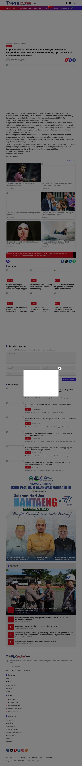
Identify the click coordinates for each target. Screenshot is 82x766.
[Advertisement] (41, 383)
